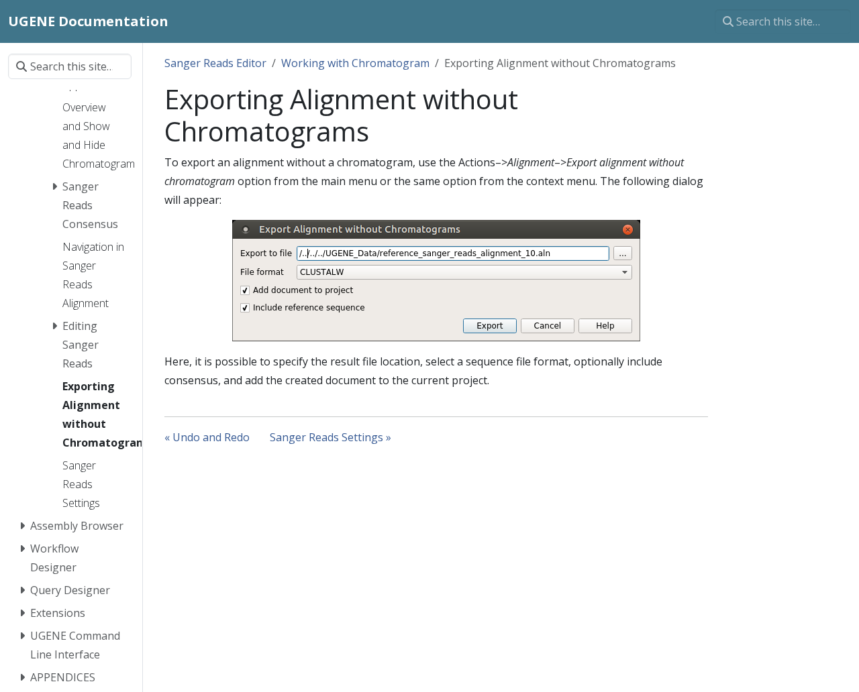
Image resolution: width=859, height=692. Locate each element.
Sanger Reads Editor (215, 63)
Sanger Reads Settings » (330, 437)
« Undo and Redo (207, 437)
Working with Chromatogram (355, 63)
